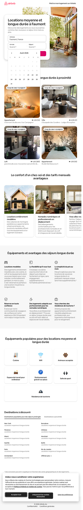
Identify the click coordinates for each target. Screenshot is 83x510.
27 (24, 79)
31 (11, 84)
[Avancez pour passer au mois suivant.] (36, 53)
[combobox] (27, 39)
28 (28, 79)
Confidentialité (32, 506)
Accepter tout (16, 495)
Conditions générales (47, 506)
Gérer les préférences (65, 495)
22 (32, 75)
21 (28, 75)
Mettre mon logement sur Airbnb (62, 3)
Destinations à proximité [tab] (53, 417)
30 (37, 79)
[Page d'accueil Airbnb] (9, 3)
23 (37, 75)
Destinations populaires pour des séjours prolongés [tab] (22, 417)
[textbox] (17, 47)
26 (20, 79)
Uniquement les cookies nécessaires (40, 496)
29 (32, 79)
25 (16, 79)
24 (11, 79)
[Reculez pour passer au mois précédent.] (11, 53)
